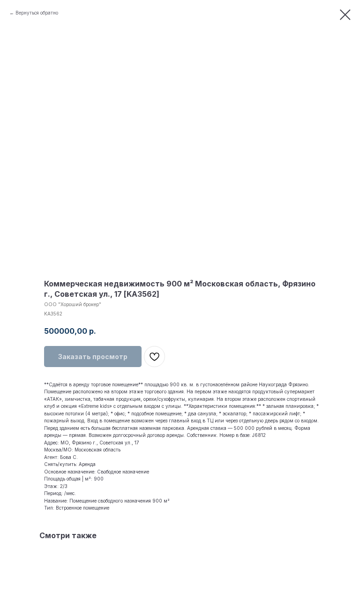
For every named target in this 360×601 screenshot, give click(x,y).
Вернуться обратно (36, 12)
